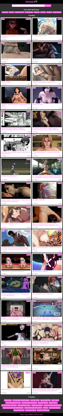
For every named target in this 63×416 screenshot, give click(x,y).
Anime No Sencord (54, 408)
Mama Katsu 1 (53, 403)
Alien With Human (31, 410)
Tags (26, 414)
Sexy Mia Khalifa (43, 403)
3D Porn (43, 12)
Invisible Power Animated (9, 405)
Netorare (36, 12)
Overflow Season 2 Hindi (13, 403)
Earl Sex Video (35, 400)
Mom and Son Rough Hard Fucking (13, 408)
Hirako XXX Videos (37, 405)
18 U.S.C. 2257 (38, 414)
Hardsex (49, 12)
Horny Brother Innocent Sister (52, 405)
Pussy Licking (57, 12)
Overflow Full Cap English (29, 403)
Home (22, 414)
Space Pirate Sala (19, 410)
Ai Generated (29, 12)
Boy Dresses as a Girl (24, 405)
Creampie (5, 12)
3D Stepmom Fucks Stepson (21, 400)
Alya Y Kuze (55, 400)
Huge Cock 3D (19, 12)
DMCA (31, 414)
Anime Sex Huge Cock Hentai (33, 408)
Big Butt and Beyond (43, 410)
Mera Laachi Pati (45, 400)
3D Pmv (45, 408)
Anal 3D (11, 12)
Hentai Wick (7, 400)
